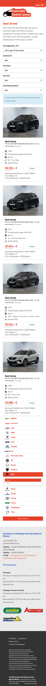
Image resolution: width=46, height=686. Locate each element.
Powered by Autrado (30, 683)
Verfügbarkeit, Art (11, 46)
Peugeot (13, 470)
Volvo (12, 512)
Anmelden (12, 638)
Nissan (13, 465)
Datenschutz (13, 641)
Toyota (13, 498)
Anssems (14, 423)
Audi (12, 428)
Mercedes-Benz (16, 456)
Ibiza (8, 483)
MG (11, 460)
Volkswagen (15, 507)
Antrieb (6, 75)
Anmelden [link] (24, 518)
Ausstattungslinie (11, 85)
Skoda (12, 489)
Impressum (22, 638)
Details (32, 168)
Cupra (12, 437)
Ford (12, 442)
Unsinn (13, 503)
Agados (13, 418)
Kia (11, 451)
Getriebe (7, 65)
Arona (8, 480)
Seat (12, 474)
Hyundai (13, 446)
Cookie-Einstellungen (17, 644)
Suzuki (13, 493)
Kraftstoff (7, 55)
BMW (12, 433)
